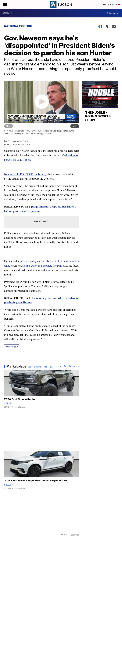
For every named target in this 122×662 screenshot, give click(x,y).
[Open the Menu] (5, 4)
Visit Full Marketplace (69, 366)
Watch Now (110, 4)
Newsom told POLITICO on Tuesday (25, 174)
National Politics (18, 25)
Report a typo (12, 346)
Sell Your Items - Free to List (40, 367)
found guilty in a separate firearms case (45, 265)
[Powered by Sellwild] (75, 535)
